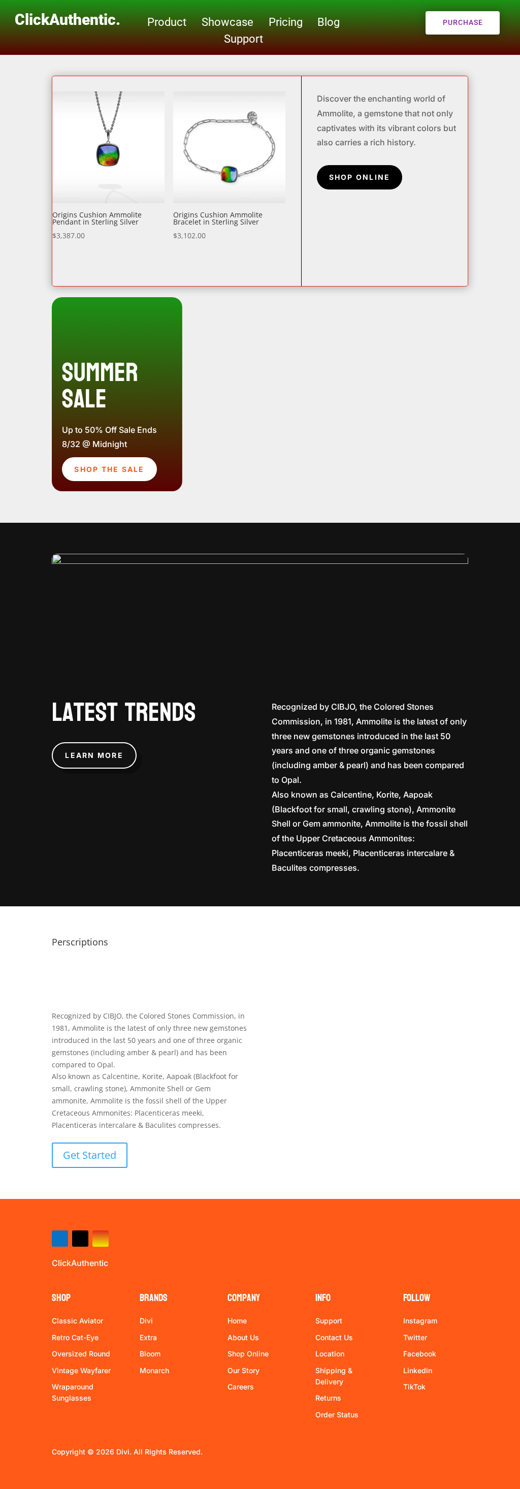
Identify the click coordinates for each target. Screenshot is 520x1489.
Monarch (154, 1370)
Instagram (420, 1320)
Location (329, 1353)
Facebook (419, 1353)
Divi (146, 1320)
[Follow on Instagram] (100, 1238)
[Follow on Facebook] (60, 1238)
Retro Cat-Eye (75, 1337)
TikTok (414, 1386)
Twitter (415, 1337)
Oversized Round (81, 1353)
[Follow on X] (80, 1238)
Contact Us (334, 1337)
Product (166, 22)
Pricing (286, 22)
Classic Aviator (77, 1320)
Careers (241, 1386)
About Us (243, 1337)
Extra (148, 1337)
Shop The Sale (109, 469)
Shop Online (360, 177)
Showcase (227, 22)
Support (243, 39)
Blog (328, 22)
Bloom (150, 1353)
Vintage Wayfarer (81, 1370)
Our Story (243, 1370)
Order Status (337, 1414)
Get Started (89, 1155)
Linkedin (417, 1370)
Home (237, 1320)
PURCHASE (463, 22)
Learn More (94, 755)
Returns (328, 1397)
